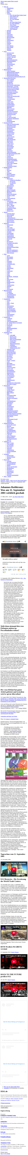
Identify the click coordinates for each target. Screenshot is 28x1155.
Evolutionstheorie (11, 464)
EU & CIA (9, 324)
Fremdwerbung (6, 1137)
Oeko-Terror (10, 142)
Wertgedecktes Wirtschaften (13, 382)
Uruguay (9, 378)
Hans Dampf (10, 47)
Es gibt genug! (10, 155)
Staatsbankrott (10, 236)
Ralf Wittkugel (13, 29)
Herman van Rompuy (12, 398)
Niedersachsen (10, 296)
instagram (16, 1098)
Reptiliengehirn (10, 282)
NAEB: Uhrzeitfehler (12, 160)
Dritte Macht (10, 416)
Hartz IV (9, 440)
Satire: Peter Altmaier (12, 163)
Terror (8, 197)
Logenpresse (7, 317)
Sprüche (9, 48)
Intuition (9, 266)
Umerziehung (13, 346)
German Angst (10, 134)
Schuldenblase (10, 406)
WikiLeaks (9, 433)
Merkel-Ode (10, 141)
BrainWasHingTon (11, 431)
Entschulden (10, 408)
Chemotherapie (10, 297)
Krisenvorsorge (10, 136)
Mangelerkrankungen (12, 60)
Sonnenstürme (10, 146)
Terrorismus (10, 307)
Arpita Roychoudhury (15, 180)
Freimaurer (9, 325)
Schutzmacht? (10, 471)
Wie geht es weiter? (11, 384)
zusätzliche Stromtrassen (13, 118)
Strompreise (10, 150)
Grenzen (9, 100)
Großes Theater (10, 389)
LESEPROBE (3, 1146)
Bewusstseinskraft (11, 462)
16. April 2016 (10, 206)
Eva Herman (10, 293)
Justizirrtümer (10, 268)
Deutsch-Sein (10, 455)
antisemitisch (10, 315)
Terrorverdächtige (11, 310)
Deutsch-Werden (11, 457)
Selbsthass (12, 345)
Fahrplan (9, 43)
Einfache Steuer (11, 213)
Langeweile (10, 271)
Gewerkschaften (11, 99)
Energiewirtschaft (8, 122)
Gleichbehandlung (11, 294)
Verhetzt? (9, 420)
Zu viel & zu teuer (11, 117)
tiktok (12, 1098)
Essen (5, 51)
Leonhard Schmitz (14, 26)
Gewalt (8, 265)
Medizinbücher (7, 69)
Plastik (8, 280)
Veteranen (9, 448)
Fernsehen (9, 261)
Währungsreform (11, 237)
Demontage (10, 128)
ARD (8, 171)
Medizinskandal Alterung (13, 72)
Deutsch (9, 39)
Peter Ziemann (10, 252)
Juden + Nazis (10, 303)
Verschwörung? (11, 314)
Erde (8, 259)
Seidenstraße (10, 225)
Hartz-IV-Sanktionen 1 (12, 250)
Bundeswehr (10, 83)
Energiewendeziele (11, 90)
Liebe (8, 273)
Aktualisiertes (10, 8)
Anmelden (6, 1088)
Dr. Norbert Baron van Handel (14, 322)
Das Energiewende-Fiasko (13, 85)
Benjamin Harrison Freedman (14, 413)
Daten (8, 12)
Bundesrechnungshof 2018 (13, 153)
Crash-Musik (10, 245)
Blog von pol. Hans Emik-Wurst (18, 480)
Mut (8, 278)
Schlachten (9, 62)
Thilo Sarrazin (10, 374)
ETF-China (9, 227)
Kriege (8, 269)
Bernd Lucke (13, 336)
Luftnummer (10, 138)
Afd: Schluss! (10, 80)
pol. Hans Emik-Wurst (15, 22)
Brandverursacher (11, 127)
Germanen (6, 454)
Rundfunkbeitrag (8, 167)
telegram (21, 1098)
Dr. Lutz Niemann (14, 19)
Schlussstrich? (10, 40)
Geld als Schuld (11, 229)
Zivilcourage (10, 289)
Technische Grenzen (12, 113)
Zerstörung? (10, 391)
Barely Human (15, 952)
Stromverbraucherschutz (10, 78)
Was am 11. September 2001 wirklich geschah (12, 705)
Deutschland (7, 385)
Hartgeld (9, 248)
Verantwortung (10, 285)
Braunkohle (10, 82)
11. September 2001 (12, 202)
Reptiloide (9, 469)
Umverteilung (10, 377)
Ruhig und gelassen (11, 194)
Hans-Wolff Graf (14, 16)
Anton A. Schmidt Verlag (12, 719)
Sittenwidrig (10, 145)
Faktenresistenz (10, 132)
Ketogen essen (10, 53)
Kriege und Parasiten (12, 466)
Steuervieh (9, 216)
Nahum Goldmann (11, 311)
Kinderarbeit (10, 157)
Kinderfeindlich (11, 104)
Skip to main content (6, 1)
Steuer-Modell (10, 215)
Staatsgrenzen (10, 373)
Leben (8, 272)
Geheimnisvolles (11, 264)
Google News (10, 143)
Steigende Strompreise (12, 111)
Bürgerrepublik (10, 37)
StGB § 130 (10, 369)
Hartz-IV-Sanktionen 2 (12, 251)
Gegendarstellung (11, 430)
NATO (8, 452)
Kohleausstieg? (10, 106)
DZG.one (8, 1098)
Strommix (9, 149)
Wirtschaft (6, 223)
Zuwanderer (7, 177)
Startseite (3, 480)
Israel (8, 301)
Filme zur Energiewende (13, 124)
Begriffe (9, 32)
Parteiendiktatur (11, 176)
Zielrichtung (10, 36)
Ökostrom (9, 120)
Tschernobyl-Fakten (12, 166)
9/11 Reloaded (7, 199)
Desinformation (10, 129)
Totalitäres (9, 292)
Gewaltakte (13, 342)
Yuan (8, 226)
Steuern (5, 212)
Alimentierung (10, 185)
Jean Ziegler (10, 357)
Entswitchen (10, 258)
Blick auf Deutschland (15, 339)
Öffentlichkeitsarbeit (9, 423)
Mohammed (10, 178)
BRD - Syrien (10, 443)
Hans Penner (13, 25)
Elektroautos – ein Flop (12, 86)
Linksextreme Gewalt (12, 419)
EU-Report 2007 (11, 308)
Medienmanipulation (12, 328)
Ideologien (9, 135)
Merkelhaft (9, 403)
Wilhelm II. (9, 422)
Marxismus (9, 363)
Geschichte (9, 388)
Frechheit (9, 173)
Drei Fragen (10, 204)
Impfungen (9, 58)
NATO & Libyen (11, 367)
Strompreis (9, 164)
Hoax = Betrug (10, 205)
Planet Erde (6, 459)
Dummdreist (10, 131)
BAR (8, 169)
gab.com (9, 1100)
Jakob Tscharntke (11, 190)
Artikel (8, 9)
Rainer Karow (13, 18)
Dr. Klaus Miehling (14, 23)
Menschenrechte (8, 290)
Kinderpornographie (12, 438)
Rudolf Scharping (16, 731)
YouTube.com (4, 1100)
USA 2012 (9, 447)
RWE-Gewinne (10, 108)
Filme (5, 254)
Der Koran (12, 181)
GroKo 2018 (10, 101)
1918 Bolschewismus (12, 321)
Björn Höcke (13, 338)
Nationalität (10, 34)
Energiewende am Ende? (13, 89)
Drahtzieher (10, 209)
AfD (8, 334)
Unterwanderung (11, 198)
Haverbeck (9, 356)
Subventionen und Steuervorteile (15, 219)
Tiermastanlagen (11, 64)
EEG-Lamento (10, 79)
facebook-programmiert (12, 475)
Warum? (9, 33)
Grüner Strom (10, 103)
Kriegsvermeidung (11, 451)
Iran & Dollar (10, 445)
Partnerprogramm (4, 1149)
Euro (8, 240)
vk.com (17, 1100)
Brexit (8, 331)
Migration (9, 192)
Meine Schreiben (11, 174)
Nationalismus (10, 306)
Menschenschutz (11, 364)
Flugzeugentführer (5, 511)
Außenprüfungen (11, 218)
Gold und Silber (11, 230)
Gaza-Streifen (10, 444)
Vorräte (8, 67)
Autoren (9, 13)
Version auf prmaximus (6, 499)
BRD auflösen (10, 392)
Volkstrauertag (10, 450)
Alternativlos (10, 402)
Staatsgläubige (10, 370)
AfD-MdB (12, 335)
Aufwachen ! (10, 201)
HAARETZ (10, 355)
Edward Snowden (11, 353)
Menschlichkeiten (11, 139)
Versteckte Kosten (11, 114)
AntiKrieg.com (7, 441)
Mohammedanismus (15, 343)
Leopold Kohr (10, 396)
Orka (11, 20)
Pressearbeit (10, 429)
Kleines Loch (10, 211)
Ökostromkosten (11, 121)
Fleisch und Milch (11, 55)
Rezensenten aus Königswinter (8, 712)
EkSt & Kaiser (10, 220)
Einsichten (9, 54)
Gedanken (9, 262)
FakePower (9, 94)
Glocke (8, 44)
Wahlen (9, 381)
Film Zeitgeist (10, 234)
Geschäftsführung (11, 401)
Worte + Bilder (10, 427)
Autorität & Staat (8, 332)
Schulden (9, 231)
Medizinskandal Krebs (12, 73)
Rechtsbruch (10, 241)
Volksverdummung (11, 152)
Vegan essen (10, 65)
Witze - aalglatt (7, 476)
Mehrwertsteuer (11, 222)
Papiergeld (9, 238)
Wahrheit (9, 50)
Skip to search (14, 1)
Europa (8, 41)
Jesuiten (9, 327)
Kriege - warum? (11, 360)
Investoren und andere (12, 243)
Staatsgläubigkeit (11, 371)
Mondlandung (10, 468)
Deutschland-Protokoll (12, 415)
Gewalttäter (10, 188)
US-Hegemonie (11, 376)
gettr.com (13, 1100)
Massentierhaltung (11, 61)
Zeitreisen (9, 473)
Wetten (11, 184)
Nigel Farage (10, 279)
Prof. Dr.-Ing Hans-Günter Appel (18, 15)
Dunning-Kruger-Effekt (13, 247)
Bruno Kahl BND (11, 352)
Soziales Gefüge (11, 195)
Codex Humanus (11, 71)
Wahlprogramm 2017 (15, 348)
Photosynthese (10, 162)
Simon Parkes (10, 472)
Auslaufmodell (10, 350)
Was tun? (9, 115)
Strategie (9, 30)
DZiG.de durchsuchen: (6, 1106)
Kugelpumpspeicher (12, 159)
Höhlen (8, 465)
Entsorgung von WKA (12, 92)
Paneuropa (9, 329)
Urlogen (9, 320)
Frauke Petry (13, 341)
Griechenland (10, 233)
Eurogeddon (10, 409)
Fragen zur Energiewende (13, 96)
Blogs (7, 480)
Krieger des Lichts (11, 424)
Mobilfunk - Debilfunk (12, 276)
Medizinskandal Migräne (13, 75)
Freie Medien (10, 46)
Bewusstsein (10, 257)
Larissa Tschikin (14, 27)
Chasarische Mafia (11, 208)
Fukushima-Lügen (11, 125)
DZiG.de (6, 6)
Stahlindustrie (10, 110)
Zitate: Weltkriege (11, 436)
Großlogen (9, 318)
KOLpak (3, 1132)
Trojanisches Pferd (11, 395)
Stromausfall (10, 148)
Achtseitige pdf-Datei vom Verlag (9, 716)
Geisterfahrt (10, 97)
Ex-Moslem (13, 183)
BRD (8, 394)
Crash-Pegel (10, 244)
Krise (8, 417)
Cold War (9, 434)
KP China (9, 359)
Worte (8, 287)
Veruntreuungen (11, 380)
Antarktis (9, 461)
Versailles (9, 405)
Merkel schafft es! (11, 191)
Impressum (9, 11)
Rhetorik (9, 426)
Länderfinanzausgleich (12, 410)
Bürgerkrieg (10, 187)
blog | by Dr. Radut (5, 1153)
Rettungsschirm (10, 437)
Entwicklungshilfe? (11, 93)
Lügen (8, 275)
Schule (8, 283)
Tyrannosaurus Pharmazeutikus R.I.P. (16, 76)
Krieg (8, 304)
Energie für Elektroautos (13, 87)
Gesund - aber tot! (11, 57)
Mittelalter (9, 107)
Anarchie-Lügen (11, 349)
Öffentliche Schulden (12, 412)
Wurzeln (9, 458)
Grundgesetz (7, 299)
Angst (8, 255)
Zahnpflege (9, 68)
